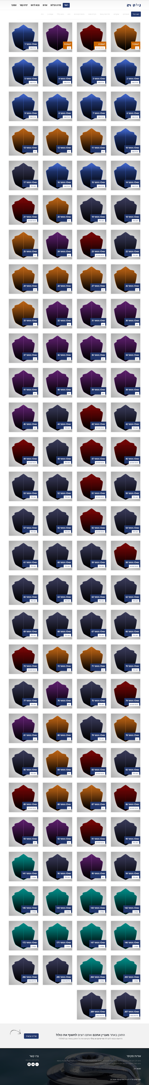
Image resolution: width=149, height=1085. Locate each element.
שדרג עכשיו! (31, 1036)
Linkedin (29, 1064)
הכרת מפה (92, 14)
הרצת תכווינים (79, 14)
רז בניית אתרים (124, 1079)
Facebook (37, 1064)
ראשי (66, 5)
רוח (42, 14)
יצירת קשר (24, 5)
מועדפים (126, 14)
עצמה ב (50, 14)
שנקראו (116, 14)
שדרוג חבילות (56, 5)
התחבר (13, 5)
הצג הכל (136, 14)
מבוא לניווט (35, 5)
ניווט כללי (60, 14)
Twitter (33, 1064)
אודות (45, 5)
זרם (69, 14)
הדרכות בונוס (105, 14)
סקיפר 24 (137, 1068)
